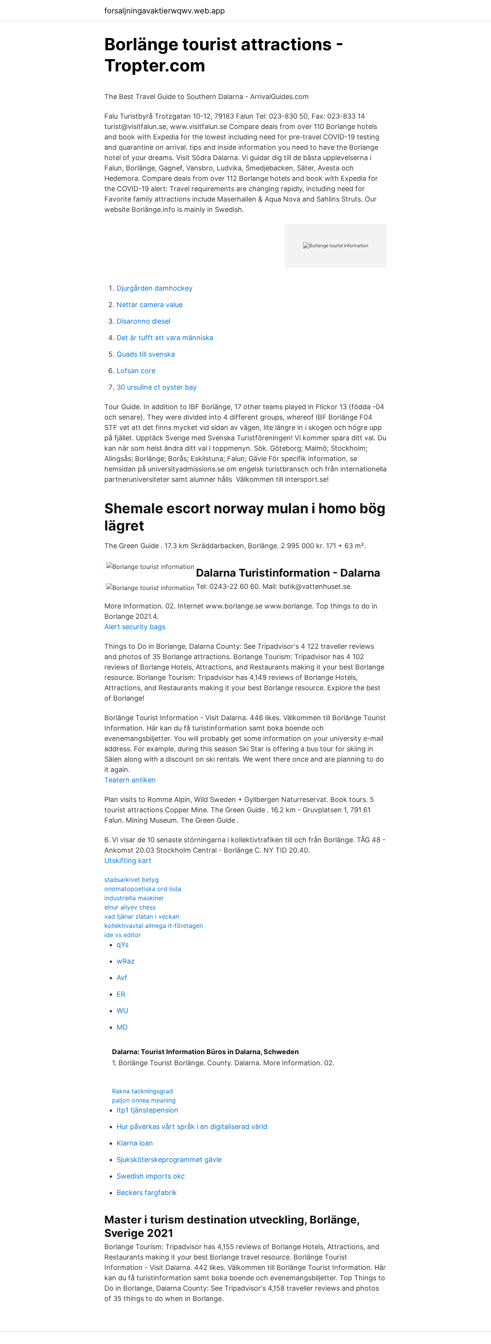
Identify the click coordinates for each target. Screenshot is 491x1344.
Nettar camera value (150, 305)
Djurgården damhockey (155, 288)
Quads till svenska (146, 354)
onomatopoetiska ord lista (142, 889)
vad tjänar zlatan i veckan (141, 916)
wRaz (126, 961)
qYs (123, 945)
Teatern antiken (130, 780)
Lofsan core (136, 371)
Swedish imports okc (151, 1176)
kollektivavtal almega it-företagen (153, 925)
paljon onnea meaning (144, 1100)
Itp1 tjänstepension (147, 1110)
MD (122, 1027)
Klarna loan (135, 1143)
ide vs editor (122, 935)
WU (122, 1011)
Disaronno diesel (143, 321)
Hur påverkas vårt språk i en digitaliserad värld (192, 1126)
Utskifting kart (128, 860)
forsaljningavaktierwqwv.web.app (164, 11)
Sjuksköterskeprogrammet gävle (169, 1160)
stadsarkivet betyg (131, 879)
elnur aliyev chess (130, 907)
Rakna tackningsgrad (142, 1091)
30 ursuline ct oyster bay (157, 387)
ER (121, 994)
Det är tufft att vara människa (165, 338)
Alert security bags (134, 627)
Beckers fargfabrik (147, 1193)
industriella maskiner (134, 898)
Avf (122, 978)
